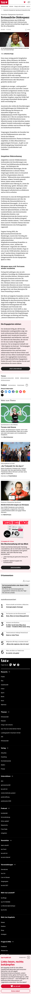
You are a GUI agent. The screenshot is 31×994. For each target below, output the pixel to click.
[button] (29, 2)
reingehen (4, 833)
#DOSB (17, 378)
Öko (2, 681)
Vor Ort (3, 873)
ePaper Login (5, 954)
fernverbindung (5, 817)
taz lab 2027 (4, 885)
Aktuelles (3, 753)
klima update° (5, 821)
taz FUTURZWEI (5, 902)
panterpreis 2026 (6, 801)
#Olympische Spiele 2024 (7, 378)
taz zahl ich (4, 789)
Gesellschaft (4, 685)
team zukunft (5, 845)
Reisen (3, 922)
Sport (2, 692)
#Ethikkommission (5, 380)
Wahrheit (3, 704)
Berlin (2, 696)
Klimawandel (5, 717)
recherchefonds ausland (8, 793)
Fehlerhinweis (20, 385)
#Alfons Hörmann (24, 378)
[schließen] (28, 957)
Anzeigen (3, 934)
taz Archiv (4, 910)
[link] (5, 7)
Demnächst (4, 869)
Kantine (3, 926)
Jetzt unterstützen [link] (15, 369)
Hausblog (4, 757)
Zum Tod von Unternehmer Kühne (11, 729)
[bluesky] (14, 665)
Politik (3, 676)
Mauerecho (4, 825)
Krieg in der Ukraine (7, 725)
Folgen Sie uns (4, 665)
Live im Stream (5, 877)
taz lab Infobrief (5, 857)
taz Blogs (3, 898)
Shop (2, 930)
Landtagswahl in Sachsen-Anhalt (10, 733)
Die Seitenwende (6, 761)
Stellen (3, 765)
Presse (3, 769)
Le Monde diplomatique (8, 906)
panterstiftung (5, 797)
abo (2, 781)
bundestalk (4, 813)
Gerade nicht (22, 957)
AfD (2, 737)
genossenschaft (5, 785)
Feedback (4, 946)
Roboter (3, 721)
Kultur (3, 688)
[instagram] (18, 665)
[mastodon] (10, 665)
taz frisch (3, 849)
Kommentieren (12, 385)
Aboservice (4, 950)
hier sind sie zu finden (8, 592)
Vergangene (4, 881)
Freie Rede (4, 829)
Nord (2, 700)
